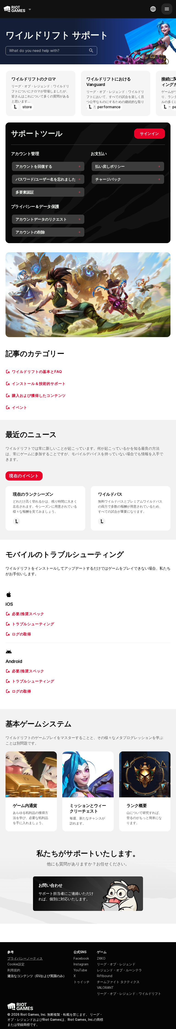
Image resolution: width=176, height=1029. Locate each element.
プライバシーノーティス (25, 958)
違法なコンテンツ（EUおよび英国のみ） (36, 976)
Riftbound (104, 976)
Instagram (81, 964)
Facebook (81, 958)
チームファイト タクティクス (118, 982)
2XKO (101, 958)
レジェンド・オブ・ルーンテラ (119, 970)
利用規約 (13, 970)
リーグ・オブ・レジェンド (116, 964)
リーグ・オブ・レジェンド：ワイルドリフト (129, 993)
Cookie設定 (16, 964)
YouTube (80, 970)
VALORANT (105, 987)
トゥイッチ (82, 982)
